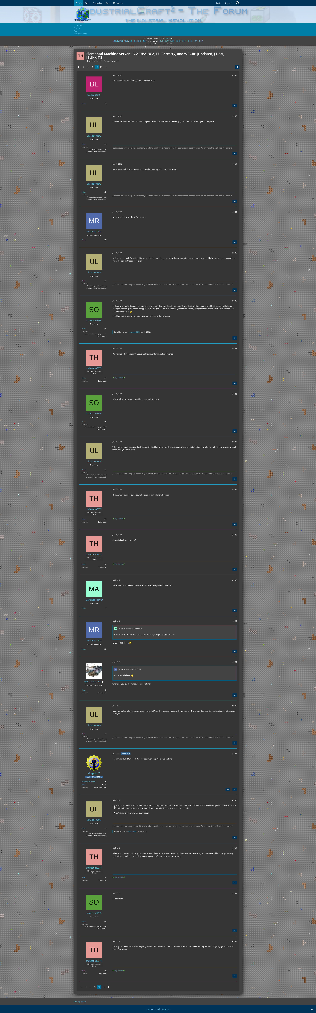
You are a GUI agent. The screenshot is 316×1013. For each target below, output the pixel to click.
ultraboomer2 (132, 831)
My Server (118, 377)
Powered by (158, 1009)
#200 (234, 941)
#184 (234, 212)
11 (101, 67)
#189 (234, 442)
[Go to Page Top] (312, 1009)
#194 (234, 662)
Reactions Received (88, 782)
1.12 (201, 41)
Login (218, 3)
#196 (234, 753)
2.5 (130, 41)
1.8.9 (178, 41)
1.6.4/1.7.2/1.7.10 (166, 41)
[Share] (237, 67)
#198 (234, 848)
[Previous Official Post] (228, 789)
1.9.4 (184, 41)
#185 (234, 253)
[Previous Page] (79, 67)
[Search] (237, 3)
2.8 (144, 41)
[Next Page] (105, 67)
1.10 (190, 41)
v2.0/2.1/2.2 (118, 41)
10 (97, 67)
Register (228, 3)
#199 (234, 893)
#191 (234, 535)
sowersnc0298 (135, 332)
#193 (234, 621)
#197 (234, 800)
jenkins (168, 38)
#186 (234, 301)
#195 (234, 705)
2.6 (135, 41)
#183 (234, 164)
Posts (83, 103)
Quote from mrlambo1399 (129, 669)
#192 (234, 580)
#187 (234, 348)
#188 (234, 394)
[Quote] (234, 105)
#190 (234, 489)
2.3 (126, 41)
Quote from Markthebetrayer (130, 628)
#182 (234, 116)
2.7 (139, 41)
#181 (234, 75)
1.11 (195, 41)
